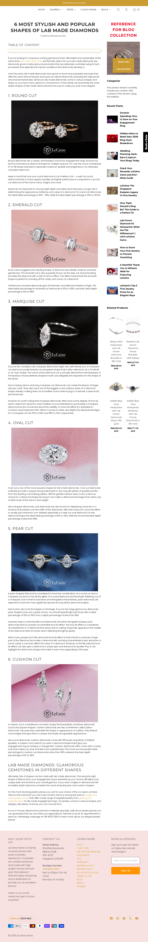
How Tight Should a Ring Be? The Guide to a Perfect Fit (129, 208)
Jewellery (54, 9)
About (104, 9)
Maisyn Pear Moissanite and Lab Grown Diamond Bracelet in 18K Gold (116, 355)
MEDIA (80, 883)
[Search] (118, 9)
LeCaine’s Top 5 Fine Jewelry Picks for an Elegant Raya (128, 290)
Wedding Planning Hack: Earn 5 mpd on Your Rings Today (129, 155)
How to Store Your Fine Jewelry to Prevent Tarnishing (130, 252)
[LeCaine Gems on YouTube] (137, 918)
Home (41, 9)
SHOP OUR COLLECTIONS (123, 65)
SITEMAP (81, 886)
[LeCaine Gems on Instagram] (117, 918)
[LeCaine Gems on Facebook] (111, 918)
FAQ (79, 858)
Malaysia (20, 918)
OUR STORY (83, 848)
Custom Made (88, 9)
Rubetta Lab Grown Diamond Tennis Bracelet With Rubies (132, 353)
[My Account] (126, 9)
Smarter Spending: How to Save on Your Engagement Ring (128, 119)
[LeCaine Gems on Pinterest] (124, 918)
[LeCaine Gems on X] (130, 918)
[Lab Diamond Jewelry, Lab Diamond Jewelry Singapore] (54, 157)
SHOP (80, 844)
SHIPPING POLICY (86, 865)
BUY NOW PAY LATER (87, 872)
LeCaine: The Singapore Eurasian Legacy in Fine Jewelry (129, 190)
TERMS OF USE (84, 876)
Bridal (70, 9)
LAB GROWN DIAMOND (89, 851)
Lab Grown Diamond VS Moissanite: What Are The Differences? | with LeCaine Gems (130, 230)
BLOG (80, 879)
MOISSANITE (83, 855)
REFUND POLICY (85, 869)
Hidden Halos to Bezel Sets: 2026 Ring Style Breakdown (129, 138)
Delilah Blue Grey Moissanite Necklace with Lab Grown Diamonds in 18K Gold (133, 415)
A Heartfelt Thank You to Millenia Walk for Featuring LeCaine (130, 271)
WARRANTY (83, 862)
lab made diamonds (31, 61)
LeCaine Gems (25, 935)
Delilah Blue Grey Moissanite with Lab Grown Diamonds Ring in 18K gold (116, 415)
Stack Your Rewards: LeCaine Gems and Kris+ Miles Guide (130, 173)
